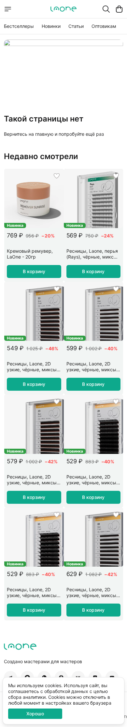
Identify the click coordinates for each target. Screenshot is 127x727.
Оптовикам (104, 26)
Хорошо (35, 713)
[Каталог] (8, 9)
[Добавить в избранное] (56, 176)
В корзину (34, 271)
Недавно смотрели (41, 156)
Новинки (51, 26)
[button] (34, 198)
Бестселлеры (19, 26)
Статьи (76, 26)
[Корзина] (119, 9)
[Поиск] (106, 9)
